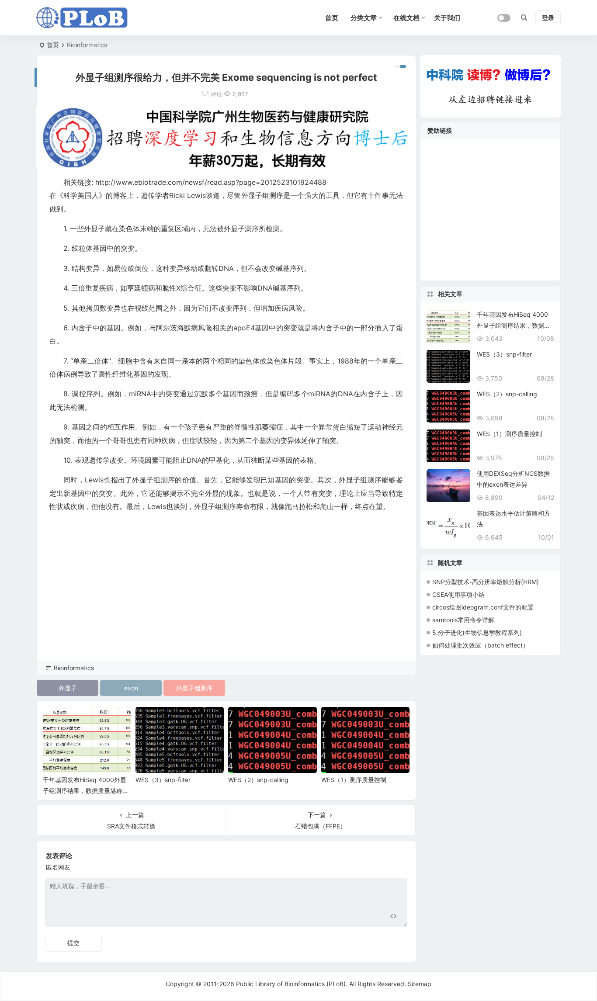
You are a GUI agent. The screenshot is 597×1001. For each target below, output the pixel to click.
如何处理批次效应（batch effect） (480, 645)
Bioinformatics (87, 44)
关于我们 (447, 18)
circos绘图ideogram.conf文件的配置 (483, 607)
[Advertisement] (226, 598)
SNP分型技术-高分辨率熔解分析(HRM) (485, 581)
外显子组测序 (194, 688)
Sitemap (419, 983)
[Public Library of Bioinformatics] (82, 18)
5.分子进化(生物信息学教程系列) (477, 632)
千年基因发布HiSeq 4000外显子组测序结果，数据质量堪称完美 (85, 790)
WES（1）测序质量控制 (353, 779)
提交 (73, 942)
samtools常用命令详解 (463, 619)
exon (131, 688)
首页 (53, 44)
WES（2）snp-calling (258, 779)
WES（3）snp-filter (163, 779)
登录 (548, 17)
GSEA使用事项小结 (458, 594)
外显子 (68, 688)
